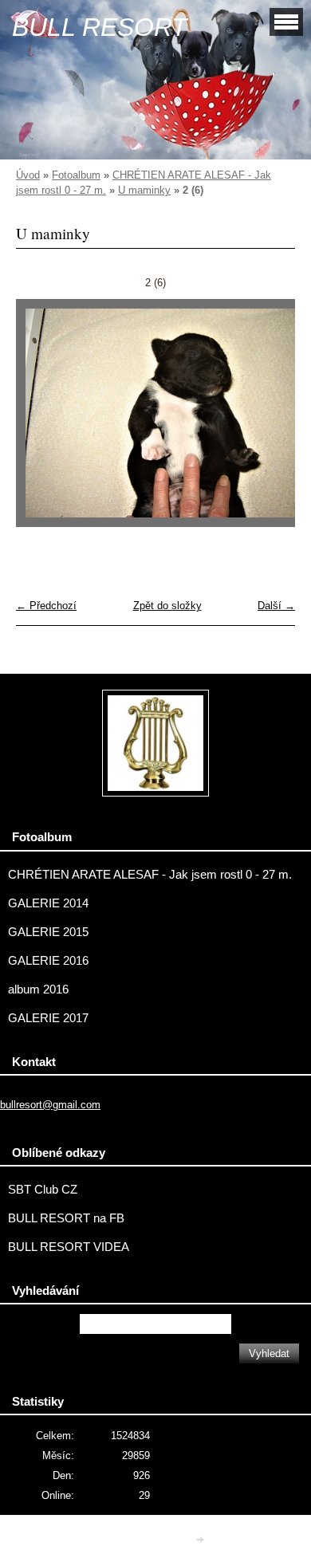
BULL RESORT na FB (66, 1218)
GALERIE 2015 (48, 932)
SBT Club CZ (42, 1189)
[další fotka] (269, 421)
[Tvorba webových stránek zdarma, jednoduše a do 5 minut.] (201, 1540)
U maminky (144, 190)
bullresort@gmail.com (50, 1105)
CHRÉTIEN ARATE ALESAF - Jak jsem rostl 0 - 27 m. (150, 874)
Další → (276, 606)
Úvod (28, 175)
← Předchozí (46, 606)
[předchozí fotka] (42, 421)
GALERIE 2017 (48, 1018)
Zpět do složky (167, 606)
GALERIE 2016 (48, 960)
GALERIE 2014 (48, 903)
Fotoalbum (76, 175)
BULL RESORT (99, 27)
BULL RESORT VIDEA (68, 1247)
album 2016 (38, 989)
